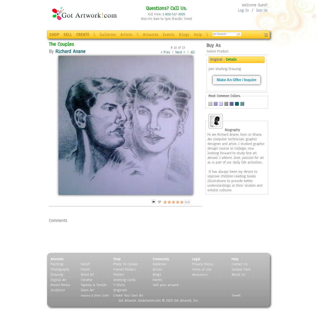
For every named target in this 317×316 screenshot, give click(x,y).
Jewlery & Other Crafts (95, 295)
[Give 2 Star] (169, 202)
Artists (126, 34)
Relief (85, 264)
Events (169, 34)
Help (198, 34)
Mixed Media (60, 285)
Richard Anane (70, 51)
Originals (120, 290)
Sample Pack (241, 269)
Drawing (57, 274)
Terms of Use (201, 269)
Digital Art (58, 280)
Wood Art (87, 274)
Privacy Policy (202, 264)
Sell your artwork (166, 285)
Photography (60, 269)
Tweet (236, 295)
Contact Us (240, 264)
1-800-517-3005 (173, 14)
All (193, 52)
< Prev (165, 52)
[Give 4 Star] (177, 202)
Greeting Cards (124, 280)
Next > (180, 52)
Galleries (108, 34)
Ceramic (87, 280)
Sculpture (58, 290)
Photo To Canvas (125, 264)
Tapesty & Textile (94, 285)
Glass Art (87, 290)
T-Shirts (119, 285)
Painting (57, 264)
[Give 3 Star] (173, 202)
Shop (117, 259)
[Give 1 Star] (165, 202)
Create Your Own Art (128, 295)
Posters (118, 274)
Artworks (151, 34)
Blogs (184, 34)
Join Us (262, 10)
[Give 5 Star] (181, 202)
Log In (243, 10)
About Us (238, 274)
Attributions (199, 275)
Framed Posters (124, 269)
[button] (236, 80)
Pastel (85, 269)
